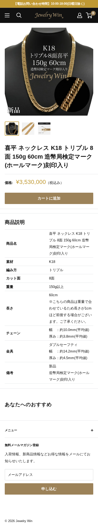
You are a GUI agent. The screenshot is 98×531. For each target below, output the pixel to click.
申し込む (49, 489)
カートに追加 (49, 198)
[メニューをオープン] (7, 15)
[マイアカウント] (79, 15)
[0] (89, 15)
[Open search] (19, 15)
